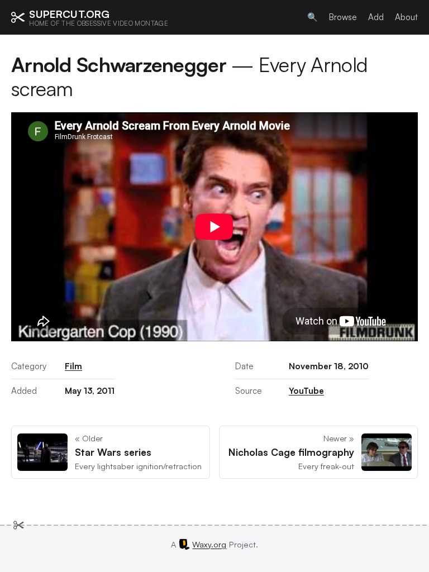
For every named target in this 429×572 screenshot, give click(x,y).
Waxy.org (209, 544)
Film (73, 366)
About (406, 17)
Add (376, 17)
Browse (343, 17)
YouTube (306, 390)
